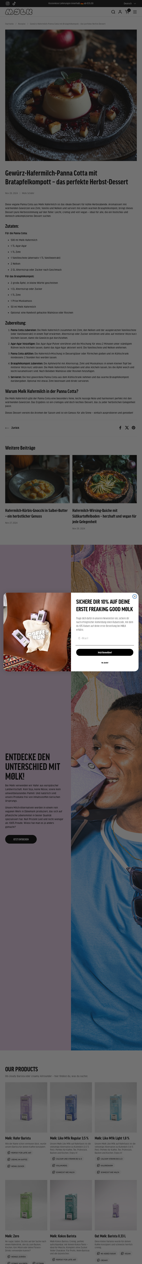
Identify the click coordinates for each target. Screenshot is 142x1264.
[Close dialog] (135, 596)
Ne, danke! (104, 663)
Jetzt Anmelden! (105, 652)
